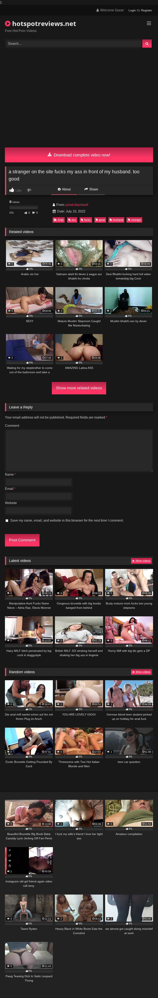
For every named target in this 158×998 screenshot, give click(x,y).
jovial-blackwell (77, 204)
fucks (87, 219)
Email (10, 488)
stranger (136, 219)
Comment (12, 425)
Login (132, 10)
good (102, 219)
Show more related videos (79, 388)
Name (10, 474)
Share (93, 189)
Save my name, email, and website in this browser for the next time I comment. (67, 520)
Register (146, 10)
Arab (60, 219)
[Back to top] (145, 986)
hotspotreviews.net (43, 23)
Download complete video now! (81, 155)
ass (74, 219)
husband (118, 219)
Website (11, 503)
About (66, 189)
